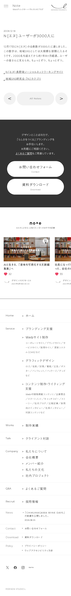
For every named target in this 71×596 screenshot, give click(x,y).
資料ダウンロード (35, 187)
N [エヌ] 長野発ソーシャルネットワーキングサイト (34, 72)
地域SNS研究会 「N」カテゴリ (23, 78)
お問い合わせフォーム (35, 169)
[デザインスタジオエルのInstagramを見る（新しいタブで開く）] (23, 567)
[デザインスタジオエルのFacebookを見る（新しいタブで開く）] (15, 567)
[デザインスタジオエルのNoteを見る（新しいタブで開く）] (31, 567)
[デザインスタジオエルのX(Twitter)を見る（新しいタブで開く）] (7, 567)
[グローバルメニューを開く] (6, 6)
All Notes (35, 98)
